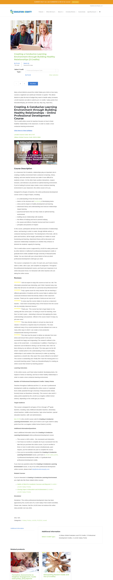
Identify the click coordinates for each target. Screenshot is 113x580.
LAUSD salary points (51, 455)
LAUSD (34, 520)
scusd (45, 520)
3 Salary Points (26, 520)
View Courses (75, 2)
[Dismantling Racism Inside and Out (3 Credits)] (56, 562)
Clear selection (53, 75)
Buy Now (33, 83)
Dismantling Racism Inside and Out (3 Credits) (56, 575)
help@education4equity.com (96, 5)
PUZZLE (39, 520)
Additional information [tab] (17, 528)
